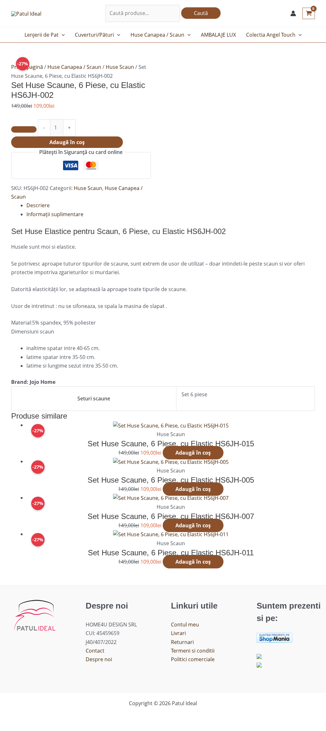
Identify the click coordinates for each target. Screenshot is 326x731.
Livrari (178, 633)
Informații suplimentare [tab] (54, 214)
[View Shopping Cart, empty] (308, 13)
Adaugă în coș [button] (193, 452)
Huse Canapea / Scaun (157, 34)
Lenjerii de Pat (42, 34)
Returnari (182, 642)
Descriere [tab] (38, 205)
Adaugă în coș (67, 142)
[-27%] (171, 424)
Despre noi (99, 659)
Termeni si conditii (193, 650)
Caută (201, 13)
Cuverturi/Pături (94, 34)
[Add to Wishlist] (24, 129)
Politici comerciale (193, 659)
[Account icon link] (293, 13)
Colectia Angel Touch (270, 34)
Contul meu (185, 624)
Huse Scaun (120, 66)
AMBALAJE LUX (218, 34)
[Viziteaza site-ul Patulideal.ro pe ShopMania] (274, 637)
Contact (95, 650)
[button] (62, 34)
